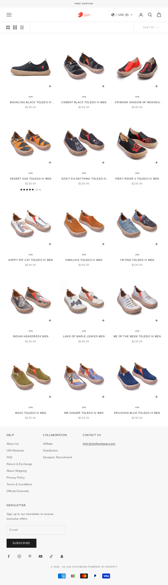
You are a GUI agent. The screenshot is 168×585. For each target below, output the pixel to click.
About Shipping (17, 470)
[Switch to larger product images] (8, 27)
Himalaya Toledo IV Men (84, 260)
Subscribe (21, 543)
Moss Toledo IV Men (31, 413)
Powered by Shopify (102, 567)
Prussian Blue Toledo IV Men (137, 413)
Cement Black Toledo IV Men (84, 102)
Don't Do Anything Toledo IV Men (83, 179)
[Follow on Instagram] (19, 556)
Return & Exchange (19, 464)
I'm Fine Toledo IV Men (137, 260)
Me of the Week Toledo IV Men (137, 336)
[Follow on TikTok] (51, 556)
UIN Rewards (15, 450)
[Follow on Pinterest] (30, 556)
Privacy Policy (16, 477)
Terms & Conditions (19, 484)
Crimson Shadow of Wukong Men (137, 102)
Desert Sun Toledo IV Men (31, 178)
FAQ (9, 457)
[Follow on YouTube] (41, 556)
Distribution (50, 450)
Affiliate (48, 443)
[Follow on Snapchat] (62, 556)
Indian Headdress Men (31, 336)
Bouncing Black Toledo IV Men (31, 102)
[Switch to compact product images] (22, 27)
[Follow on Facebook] (9, 556)
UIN (31, 97)
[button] (122, 14)
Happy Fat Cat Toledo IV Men (30, 260)
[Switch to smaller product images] (15, 27)
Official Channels (18, 491)
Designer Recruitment (57, 457)
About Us (13, 443)
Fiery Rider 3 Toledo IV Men (137, 178)
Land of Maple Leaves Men (84, 336)
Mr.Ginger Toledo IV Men (84, 413)
